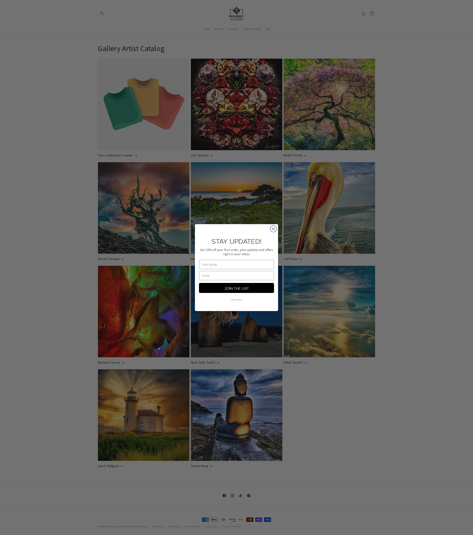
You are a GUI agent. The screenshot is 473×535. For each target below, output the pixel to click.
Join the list (236, 288)
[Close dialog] (273, 229)
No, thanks (236, 300)
